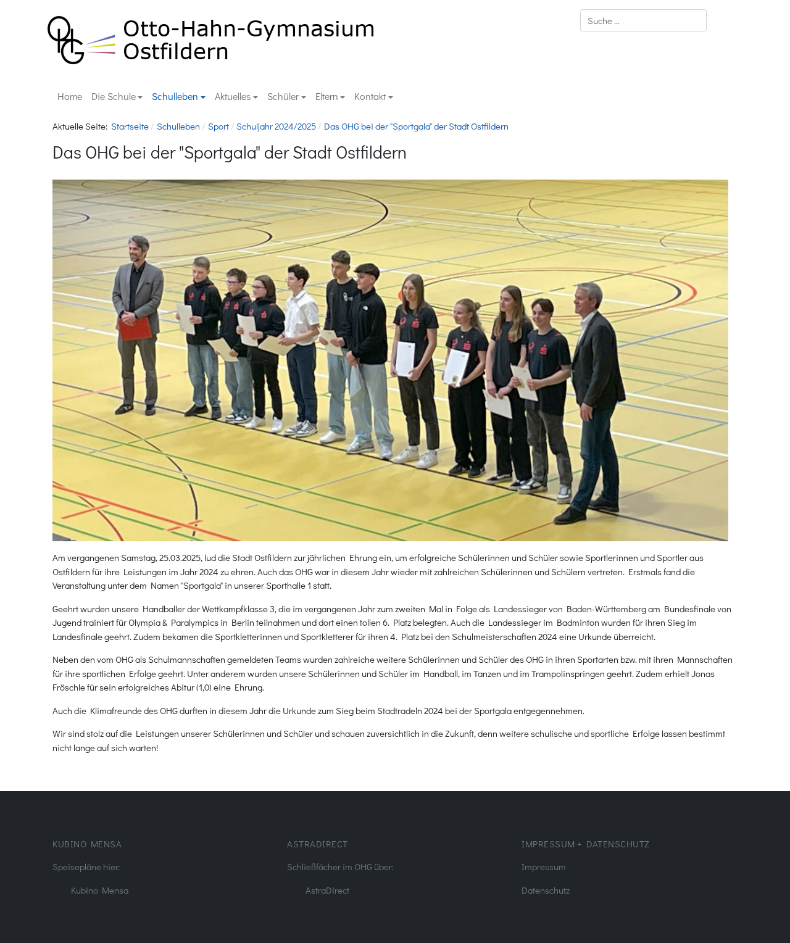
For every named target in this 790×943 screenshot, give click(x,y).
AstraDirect (327, 890)
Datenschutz (546, 890)
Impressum (544, 866)
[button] (117, 97)
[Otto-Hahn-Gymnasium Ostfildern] (210, 38)
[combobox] (643, 20)
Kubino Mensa (99, 890)
